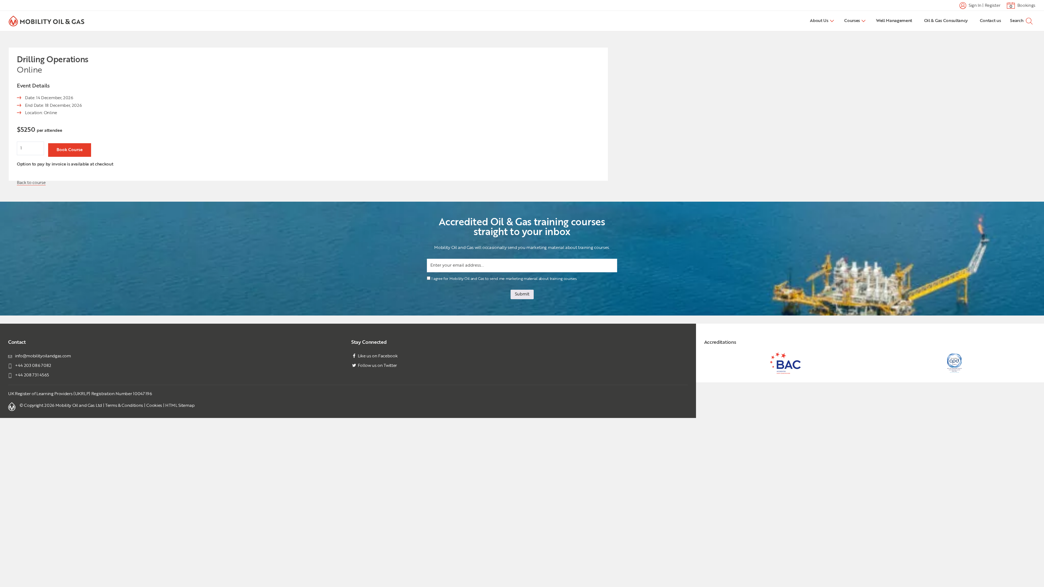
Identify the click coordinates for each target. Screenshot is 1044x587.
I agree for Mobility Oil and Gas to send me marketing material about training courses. (504, 279)
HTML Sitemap (179, 406)
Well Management (894, 21)
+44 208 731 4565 (32, 375)
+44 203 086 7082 (33, 366)
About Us (819, 21)
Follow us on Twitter (377, 366)
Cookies (154, 406)
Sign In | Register (984, 5)
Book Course (70, 150)
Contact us (990, 21)
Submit (522, 294)
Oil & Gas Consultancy (946, 21)
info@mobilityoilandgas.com (43, 356)
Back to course (31, 183)
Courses (852, 21)
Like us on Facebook (377, 356)
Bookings (1022, 6)
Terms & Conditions (124, 406)
